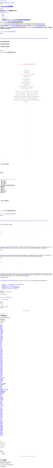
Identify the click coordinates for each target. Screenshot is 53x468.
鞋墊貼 (1, 337)
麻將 (1, 417)
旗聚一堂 (1, 339)
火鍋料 (1, 349)
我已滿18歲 (2, 466)
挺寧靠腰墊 (2, 384)
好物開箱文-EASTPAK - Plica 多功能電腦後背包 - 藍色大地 (10, 286)
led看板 (1, 409)
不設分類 (7, 12)
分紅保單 (1, 378)
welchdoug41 (2, 292)
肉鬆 (1, 342)
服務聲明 (34, 456)
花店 (1, 396)
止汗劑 (1, 335)
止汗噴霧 (1, 336)
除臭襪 (1, 328)
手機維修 (1, 426)
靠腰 (1, 385)
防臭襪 (1, 329)
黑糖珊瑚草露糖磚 (3, 391)
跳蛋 (1, 424)
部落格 (3, 15)
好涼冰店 (1, 331)
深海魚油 (1, 374)
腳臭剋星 (1, 326)
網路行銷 (1, 430)
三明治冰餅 (2, 330)
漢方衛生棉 (12, 280)
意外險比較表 (2, 377)
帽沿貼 (1, 325)
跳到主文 (1, 8)
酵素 (1, 375)
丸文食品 (8, 273)
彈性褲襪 (1, 416)
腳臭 (1, 327)
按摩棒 (1, 423)
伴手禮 (1, 344)
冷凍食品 (1, 351)
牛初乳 (1, 373)
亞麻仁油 (1, 371)
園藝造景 (1, 379)
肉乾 (1, 346)
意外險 (1, 376)
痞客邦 (7, 297)
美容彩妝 (6, 299)
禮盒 (7, 277)
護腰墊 (1, 387)
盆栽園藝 (1, 380)
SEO (1, 395)
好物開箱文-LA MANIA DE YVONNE (7, 285)
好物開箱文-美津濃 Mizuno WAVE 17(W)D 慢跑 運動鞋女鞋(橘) (11, 287)
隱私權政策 (31, 456)
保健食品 (1, 370)
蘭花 (1, 382)
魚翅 (1, 352)
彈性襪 (1, 414)
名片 (2, 16)
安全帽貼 (1, 332)
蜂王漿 (1, 372)
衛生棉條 (1, 428)
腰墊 (1, 386)
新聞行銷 (1, 432)
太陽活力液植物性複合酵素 (4, 389)
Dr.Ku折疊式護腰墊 (3, 383)
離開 (4, 466)
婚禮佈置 (1, 398)
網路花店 (1, 397)
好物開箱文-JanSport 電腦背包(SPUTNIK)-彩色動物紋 (9, 288)
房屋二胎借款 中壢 (29, 274)
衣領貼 (1, 324)
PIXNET (20, 456)
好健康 (1, 369)
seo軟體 (1, 393)
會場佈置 (1, 399)
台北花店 (1, 400)
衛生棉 (3, 280)
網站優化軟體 (2, 392)
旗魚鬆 (37, 273)
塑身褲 (1, 434)
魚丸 (1, 347)
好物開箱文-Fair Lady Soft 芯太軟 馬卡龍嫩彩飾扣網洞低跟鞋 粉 (16, 19)
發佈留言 (2, 307)
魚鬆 (2, 273)
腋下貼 (1, 334)
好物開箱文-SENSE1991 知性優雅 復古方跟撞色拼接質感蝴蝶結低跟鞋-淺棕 (13, 284)
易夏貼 (1, 333)
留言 (9, 297)
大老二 (1, 418)
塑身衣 (1, 249)
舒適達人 (6, 280)
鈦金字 (1, 408)
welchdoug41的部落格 (6, 6)
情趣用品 (1, 422)
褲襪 (1, 415)
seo (0, 431)
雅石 (1, 381)
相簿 (2, 14)
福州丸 (1, 350)
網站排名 (1, 394)
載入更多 (2, 302)
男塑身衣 (12, 255)
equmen (6, 255)
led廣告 (1, 407)
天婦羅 (1, 348)
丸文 (5, 273)
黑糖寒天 (1, 390)
